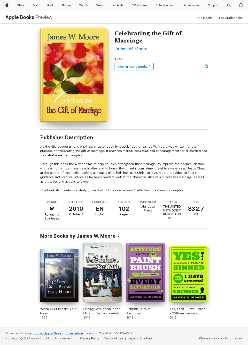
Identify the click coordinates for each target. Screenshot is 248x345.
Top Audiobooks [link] (230, 18)
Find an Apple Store (47, 333)
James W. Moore (131, 48)
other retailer (75, 333)
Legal (131, 338)
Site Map (146, 338)
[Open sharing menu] (206, 66)
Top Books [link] (205, 18)
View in (132, 66)
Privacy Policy (90, 338)
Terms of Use (113, 338)
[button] (229, 5)
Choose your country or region (221, 338)
